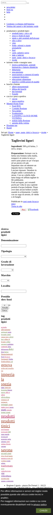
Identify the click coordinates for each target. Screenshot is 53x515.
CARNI (9, 334)
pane (11, 405)
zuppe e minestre (7, 481)
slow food (5, 456)
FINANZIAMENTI (7, 354)
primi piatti (5, 412)
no (9, 305)
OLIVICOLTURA (5, 397)
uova (2, 469)
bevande (4, 335)
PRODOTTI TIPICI (8, 423)
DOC (9, 346)
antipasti (4, 332)
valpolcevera (6, 471)
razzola (7, 434)
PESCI (7, 407)
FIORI (3, 357)
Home (10, 132)
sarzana (3, 446)
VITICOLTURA (6, 476)
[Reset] (28, 3)
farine (6, 352)
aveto (9, 332)
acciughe (4, 327)
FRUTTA (11, 359)
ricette (43, 132)
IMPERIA (7, 374)
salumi (3, 442)
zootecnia (5, 478)
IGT (2, 371)
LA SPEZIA (6, 381)
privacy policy (39, 504)
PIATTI (4, 409)
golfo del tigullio (7, 368)
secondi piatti (6, 454)
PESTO (12, 407)
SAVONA (6, 450)
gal (12, 362)
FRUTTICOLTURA (6, 362)
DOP (2, 352)
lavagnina (4, 390)
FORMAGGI (5, 359)
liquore (10, 390)
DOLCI (11, 349)
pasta (3, 407)
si (4, 305)
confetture (10, 344)
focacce (7, 357)
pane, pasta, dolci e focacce (27, 132)
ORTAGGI (5, 404)
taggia (11, 456)
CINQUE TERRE (5, 337)
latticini (8, 387)
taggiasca (4, 458)
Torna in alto (16, 206)
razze (3, 434)
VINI (2, 473)
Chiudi (43, 510)
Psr (9, 432)
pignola (9, 410)
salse (9, 439)
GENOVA (6, 365)
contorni (4, 347)
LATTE (3, 388)
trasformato (7, 465)
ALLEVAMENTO (5, 330)
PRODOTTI (8, 416)
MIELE (3, 392)
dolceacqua (5, 349)
